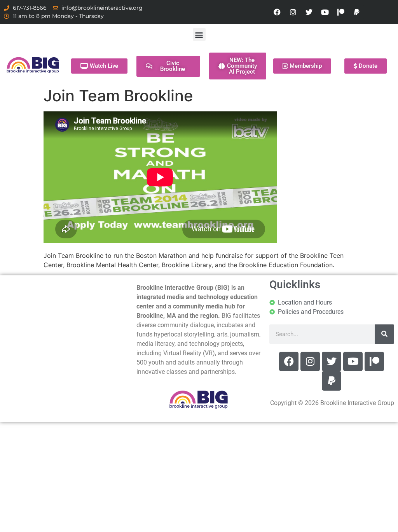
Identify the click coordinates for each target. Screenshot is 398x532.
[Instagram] (293, 12)
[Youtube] (325, 12)
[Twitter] (309, 12)
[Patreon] (341, 12)
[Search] (384, 334)
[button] (199, 34)
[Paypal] (357, 12)
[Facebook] (277, 12)
